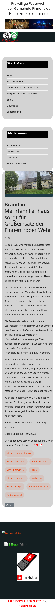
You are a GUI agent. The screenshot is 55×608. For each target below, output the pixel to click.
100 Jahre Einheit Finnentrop (22, 93)
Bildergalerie (14, 111)
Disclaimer (12, 157)
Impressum (13, 151)
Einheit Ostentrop (40, 461)
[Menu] (51, 37)
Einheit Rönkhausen (38, 486)
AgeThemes (26, 605)
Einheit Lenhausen (16, 461)
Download (12, 105)
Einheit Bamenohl (15, 469)
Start (9, 75)
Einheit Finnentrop (17, 163)
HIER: (36, 445)
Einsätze (8, 238)
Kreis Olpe (37, 478)
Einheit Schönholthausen (19, 453)
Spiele (10, 99)
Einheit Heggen (14, 486)
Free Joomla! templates (25, 601)
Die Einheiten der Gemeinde (22, 87)
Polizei (34, 469)
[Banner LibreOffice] (27, 544)
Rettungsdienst (14, 494)
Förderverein (14, 145)
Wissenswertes (15, 81)
